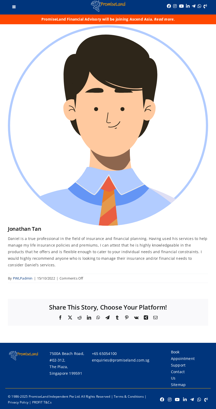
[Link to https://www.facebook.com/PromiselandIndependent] (169, 6)
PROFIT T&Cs (42, 402)
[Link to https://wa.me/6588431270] (199, 6)
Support (178, 365)
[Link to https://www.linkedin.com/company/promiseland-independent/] (188, 6)
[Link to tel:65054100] (205, 6)
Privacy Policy (18, 402)
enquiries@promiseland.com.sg (121, 360)
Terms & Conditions (129, 396)
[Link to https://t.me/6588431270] (193, 6)
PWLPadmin (23, 278)
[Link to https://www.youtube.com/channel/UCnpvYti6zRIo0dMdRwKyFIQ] (181, 6)
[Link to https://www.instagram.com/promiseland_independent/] (175, 6)
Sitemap (178, 384)
